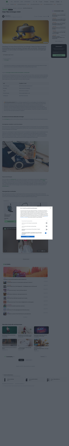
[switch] (46, 223)
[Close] (51, 208)
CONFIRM (27, 236)
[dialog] (34, 223)
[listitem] (34, 220)
